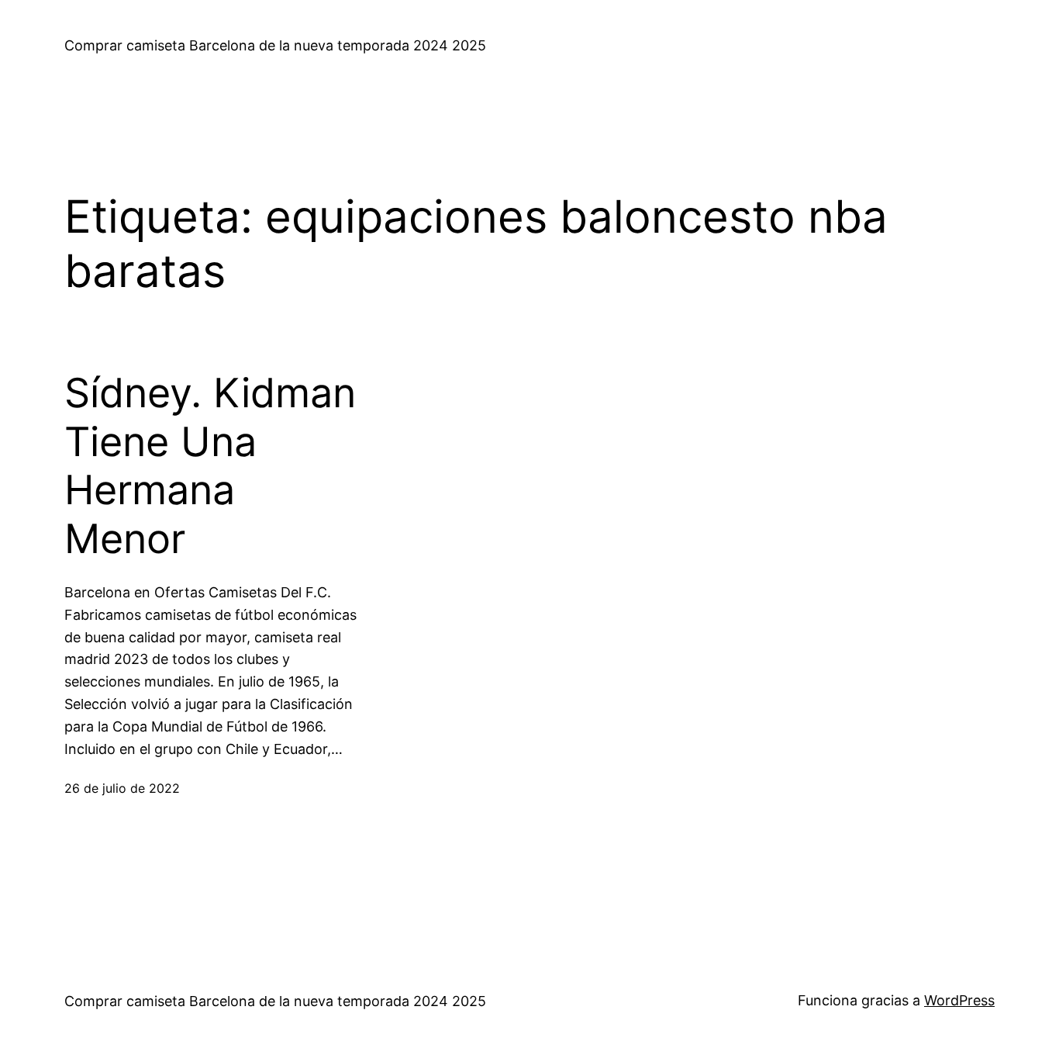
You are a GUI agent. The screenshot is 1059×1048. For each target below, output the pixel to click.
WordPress (959, 1000)
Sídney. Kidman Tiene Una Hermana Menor (210, 465)
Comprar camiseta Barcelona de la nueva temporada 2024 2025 (275, 45)
